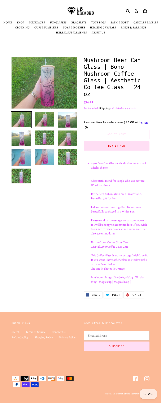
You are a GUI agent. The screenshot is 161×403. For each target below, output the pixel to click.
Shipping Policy (44, 337)
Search (15, 332)
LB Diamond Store (121, 393)
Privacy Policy (67, 337)
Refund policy (20, 337)
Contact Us (59, 332)
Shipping (104, 108)
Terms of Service (35, 332)
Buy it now (116, 145)
